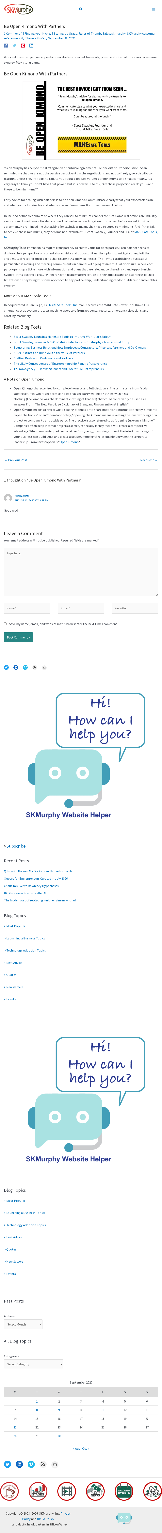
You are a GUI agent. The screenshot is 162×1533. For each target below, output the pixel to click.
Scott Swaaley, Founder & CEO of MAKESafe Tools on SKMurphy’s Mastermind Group (72, 342)
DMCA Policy (45, 1519)
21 (15, 1427)
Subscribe (16, 846)
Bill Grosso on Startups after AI (25, 893)
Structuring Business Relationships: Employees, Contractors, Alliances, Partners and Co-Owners (80, 347)
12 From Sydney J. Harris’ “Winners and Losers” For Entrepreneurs (59, 369)
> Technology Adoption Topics (25, 950)
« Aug (76, 1448)
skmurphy (118, 33)
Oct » (85, 1448)
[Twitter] (14, 45)
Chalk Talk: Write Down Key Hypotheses (31, 886)
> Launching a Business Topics (24, 938)
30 (59, 1436)
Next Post (149, 460)
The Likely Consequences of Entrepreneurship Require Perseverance (60, 363)
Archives (9, 1316)
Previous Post (15, 460)
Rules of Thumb (90, 33)
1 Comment (12, 33)
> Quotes (10, 975)
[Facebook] (6, 45)
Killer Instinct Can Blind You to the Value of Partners (49, 353)
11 (103, 1410)
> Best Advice (13, 963)
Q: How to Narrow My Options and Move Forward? (38, 871)
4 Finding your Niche (36, 33)
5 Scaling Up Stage (64, 33)
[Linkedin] (31, 45)
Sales (106, 33)
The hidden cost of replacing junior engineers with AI (40, 900)
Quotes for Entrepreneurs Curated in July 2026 (36, 878)
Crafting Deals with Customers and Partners (43, 358)
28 (15, 1436)
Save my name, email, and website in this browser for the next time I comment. (63, 624)
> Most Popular (14, 926)
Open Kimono (69, 442)
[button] (81, 9)
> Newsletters (13, 987)
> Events (10, 999)
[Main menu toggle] (153, 9)
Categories (11, 1356)
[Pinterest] (23, 45)
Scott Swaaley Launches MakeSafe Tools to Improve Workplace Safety (62, 337)
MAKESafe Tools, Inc (63, 305)
